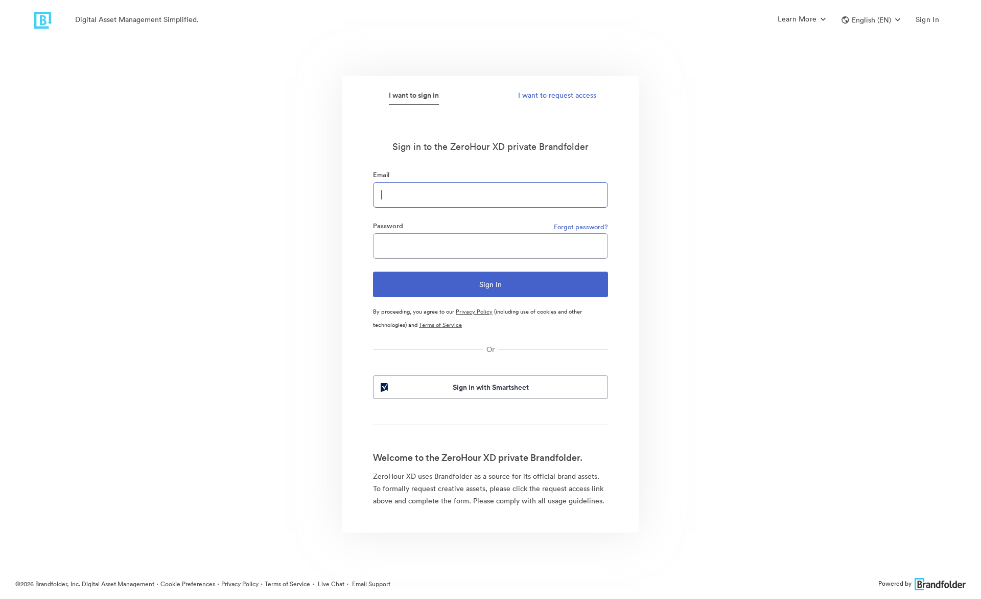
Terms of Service (440, 325)
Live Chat (330, 584)
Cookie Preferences (187, 584)
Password (388, 225)
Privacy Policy (474, 311)
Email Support (370, 584)
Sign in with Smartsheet (491, 387)
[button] (871, 20)
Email (381, 174)
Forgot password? (581, 227)
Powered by (895, 583)
